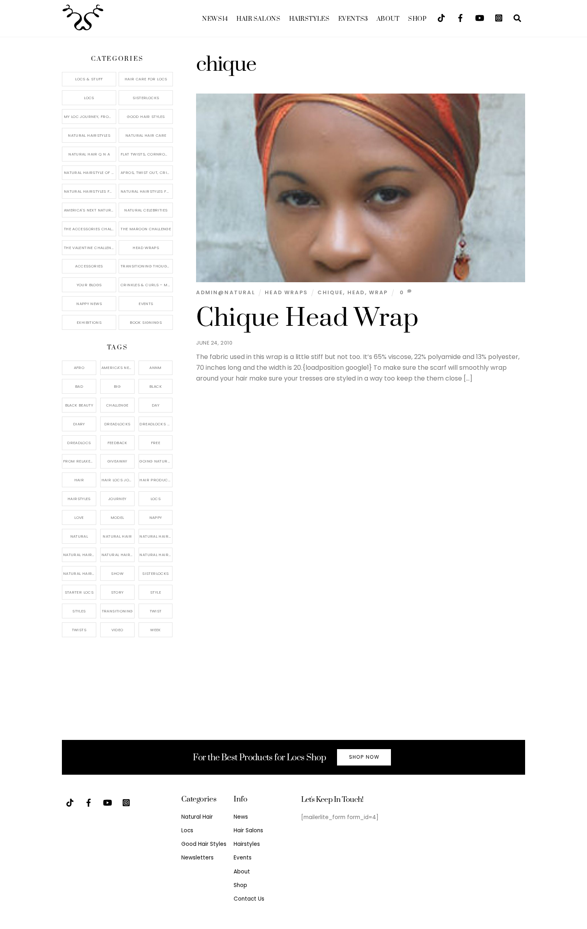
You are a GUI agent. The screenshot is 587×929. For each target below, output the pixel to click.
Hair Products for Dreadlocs (156, 479)
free (156, 442)
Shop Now (364, 757)
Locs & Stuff (89, 79)
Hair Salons (258, 19)
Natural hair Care (156, 536)
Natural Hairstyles (89, 135)
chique (330, 292)
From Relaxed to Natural (79, 461)
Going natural (155, 461)
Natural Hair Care (145, 135)
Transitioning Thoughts (147, 266)
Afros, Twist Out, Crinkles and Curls (147, 172)
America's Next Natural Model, (118, 367)
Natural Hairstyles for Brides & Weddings (147, 191)
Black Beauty (79, 405)
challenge (117, 405)
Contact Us (249, 899)
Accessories (89, 266)
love (79, 517)
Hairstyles (309, 19)
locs (156, 498)
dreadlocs (79, 442)
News (215, 19)
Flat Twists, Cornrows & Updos (147, 154)
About (388, 19)
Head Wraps (286, 292)
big (117, 386)
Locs (89, 97)
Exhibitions (89, 322)
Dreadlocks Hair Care (156, 424)
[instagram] (499, 17)
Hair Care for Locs (146, 79)
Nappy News (89, 303)
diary (79, 424)
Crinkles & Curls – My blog (147, 284)
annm (155, 367)
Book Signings (146, 322)
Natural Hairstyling (79, 573)
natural (79, 536)
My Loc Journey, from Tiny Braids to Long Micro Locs (90, 116)
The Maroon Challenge (146, 228)
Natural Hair (117, 536)
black (155, 386)
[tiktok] (441, 17)
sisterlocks (155, 573)
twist (156, 611)
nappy (155, 517)
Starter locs (79, 592)
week (155, 629)
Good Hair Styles (146, 116)
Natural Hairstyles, (156, 554)
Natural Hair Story (118, 554)
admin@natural (225, 292)
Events (353, 19)
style (155, 592)
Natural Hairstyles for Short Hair (90, 191)
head (356, 292)
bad (79, 386)
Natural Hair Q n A (89, 154)
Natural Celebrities (145, 210)
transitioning (117, 611)
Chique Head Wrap (307, 318)
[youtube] (480, 17)
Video (117, 629)
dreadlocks (117, 424)
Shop (417, 19)
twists (79, 629)
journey (117, 498)
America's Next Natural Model (90, 210)
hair (79, 479)
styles (78, 611)
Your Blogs (89, 284)
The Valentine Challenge (90, 247)
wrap (378, 292)
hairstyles (79, 498)
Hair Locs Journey (118, 479)
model (117, 517)
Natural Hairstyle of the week (90, 172)
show (117, 573)
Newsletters (197, 857)
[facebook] (460, 17)
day (155, 405)
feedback (117, 442)
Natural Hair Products (79, 554)
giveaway (117, 461)
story (117, 592)
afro (79, 367)
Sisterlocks (146, 97)
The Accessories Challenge (90, 228)
